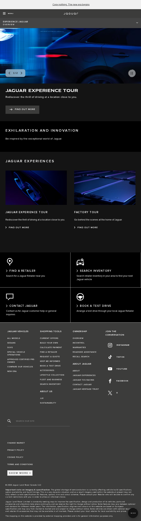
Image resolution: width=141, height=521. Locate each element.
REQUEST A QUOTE (50, 357)
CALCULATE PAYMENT (51, 347)
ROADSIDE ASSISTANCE (85, 352)
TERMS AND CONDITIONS (20, 464)
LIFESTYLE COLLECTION (52, 375)
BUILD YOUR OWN (49, 343)
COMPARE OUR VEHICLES (20, 367)
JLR (42, 398)
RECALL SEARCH (81, 357)
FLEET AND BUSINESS (51, 380)
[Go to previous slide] (9, 73)
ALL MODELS (13, 338)
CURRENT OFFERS (49, 338)
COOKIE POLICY (15, 457)
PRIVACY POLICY (15, 450)
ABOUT (76, 371)
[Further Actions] (133, 513)
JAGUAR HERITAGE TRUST (86, 389)
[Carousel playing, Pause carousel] (132, 73)
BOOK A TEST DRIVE (50, 366)
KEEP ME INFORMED (50, 361)
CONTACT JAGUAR (82, 384)
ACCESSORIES (47, 370)
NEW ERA (12, 371)
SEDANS (11, 343)
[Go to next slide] (21, 73)
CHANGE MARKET (16, 443)
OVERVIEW (78, 338)
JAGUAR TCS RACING (83, 380)
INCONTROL (79, 343)
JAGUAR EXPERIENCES (84, 375)
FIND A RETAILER (48, 352)
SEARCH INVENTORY (50, 384)
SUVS (10, 347)
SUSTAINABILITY (48, 403)
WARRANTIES (79, 347)
